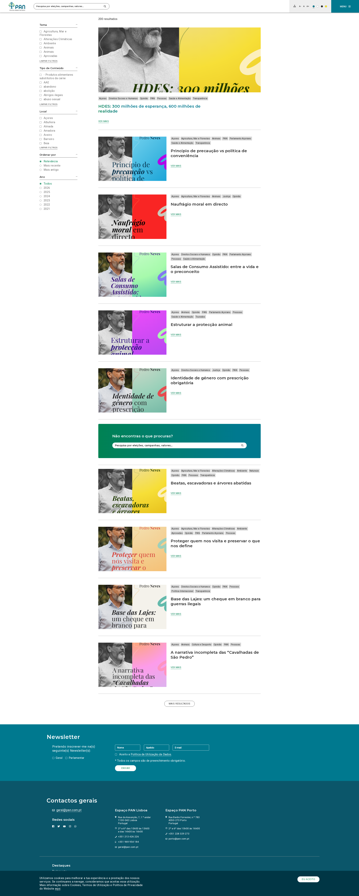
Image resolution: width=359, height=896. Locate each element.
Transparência (200, 98)
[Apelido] (158, 747)
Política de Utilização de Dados (151, 754)
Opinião (144, 98)
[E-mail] (191, 747)
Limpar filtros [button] (48, 61)
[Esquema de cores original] (314, 6)
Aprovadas (177, 533)
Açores (102, 98)
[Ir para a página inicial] (16, 6)
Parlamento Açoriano (240, 138)
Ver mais (103, 121)
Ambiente (242, 470)
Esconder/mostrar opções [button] (76, 24)
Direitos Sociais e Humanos (123, 98)
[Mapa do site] (295, 6)
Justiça (226, 196)
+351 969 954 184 (128, 841)
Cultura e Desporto (201, 644)
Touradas (200, 316)
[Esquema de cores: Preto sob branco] (318, 6)
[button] (345, 6)
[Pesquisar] (105, 6)
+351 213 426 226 (128, 836)
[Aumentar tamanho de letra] (308, 6)
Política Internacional (182, 591)
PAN (152, 98)
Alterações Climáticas (223, 470)
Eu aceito (308, 879)
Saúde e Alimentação (180, 98)
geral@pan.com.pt (69, 810)
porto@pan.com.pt (179, 838)
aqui (57, 888)
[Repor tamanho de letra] (303, 6)
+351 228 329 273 (179, 833)
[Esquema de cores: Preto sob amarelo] (326, 6)
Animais (216, 138)
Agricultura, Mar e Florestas (195, 138)
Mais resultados (179, 703)
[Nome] (129, 747)
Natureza (254, 470)
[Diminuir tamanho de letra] (300, 6)
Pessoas (162, 98)
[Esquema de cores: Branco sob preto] (322, 6)
